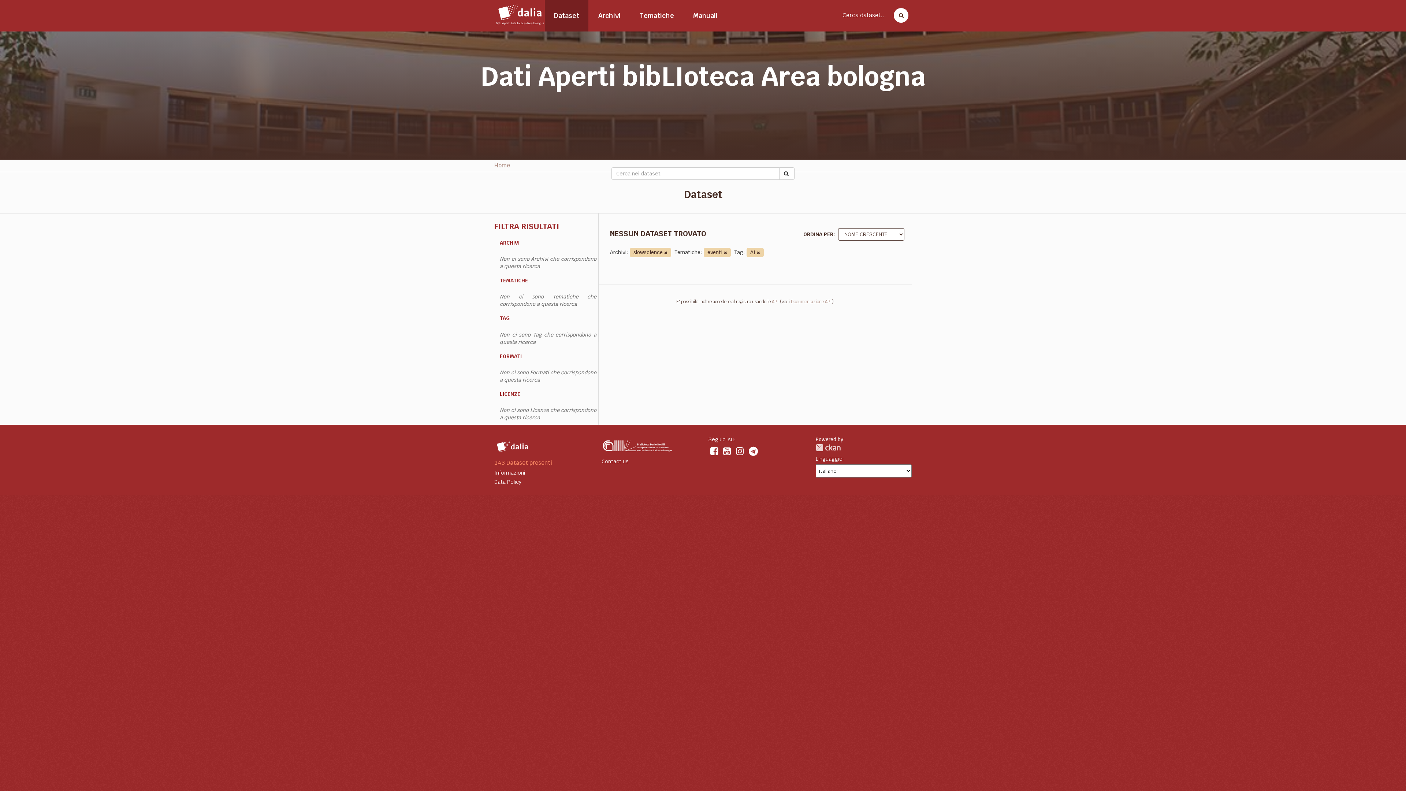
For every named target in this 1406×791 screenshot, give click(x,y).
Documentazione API (811, 301)
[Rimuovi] (665, 252)
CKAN (828, 448)
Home (502, 165)
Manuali (705, 15)
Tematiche (657, 15)
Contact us (615, 461)
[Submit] (787, 173)
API (775, 301)
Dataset (566, 15)
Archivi (609, 15)
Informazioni (509, 472)
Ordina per (818, 234)
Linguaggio (829, 459)
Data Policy (507, 482)
